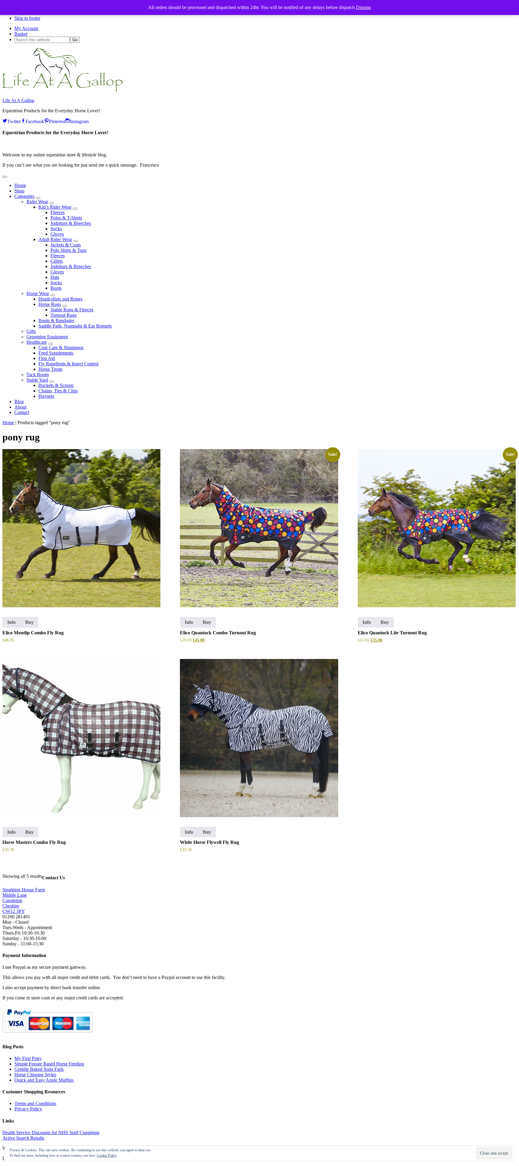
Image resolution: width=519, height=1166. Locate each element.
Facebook (35, 120)
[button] (4, 177)
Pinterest (57, 120)
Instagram (79, 120)
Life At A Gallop (18, 100)
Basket (20, 33)
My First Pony (28, 1058)
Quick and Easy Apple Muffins (44, 1080)
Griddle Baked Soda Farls (39, 1069)
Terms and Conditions (35, 1103)
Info (11, 622)
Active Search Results (23, 1137)
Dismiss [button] (363, 7)
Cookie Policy (107, 1155)
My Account (26, 28)
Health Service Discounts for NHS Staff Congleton (50, 1132)
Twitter (14, 120)
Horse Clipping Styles (35, 1074)
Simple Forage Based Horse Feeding (49, 1063)
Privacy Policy (28, 1108)
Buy (29, 622)
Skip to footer (27, 18)
